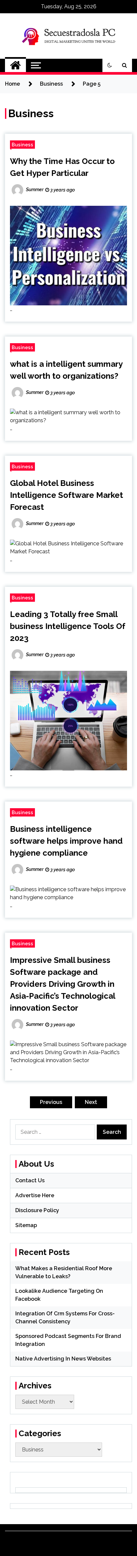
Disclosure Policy (37, 1210)
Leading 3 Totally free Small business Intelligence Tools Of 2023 (67, 626)
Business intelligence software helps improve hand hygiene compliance (66, 841)
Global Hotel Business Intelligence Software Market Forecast (66, 495)
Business (22, 144)
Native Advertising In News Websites (63, 1359)
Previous (51, 1102)
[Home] (15, 65)
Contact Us (30, 1180)
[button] (109, 65)
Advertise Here (34, 1195)
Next (91, 1102)
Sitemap (26, 1225)
